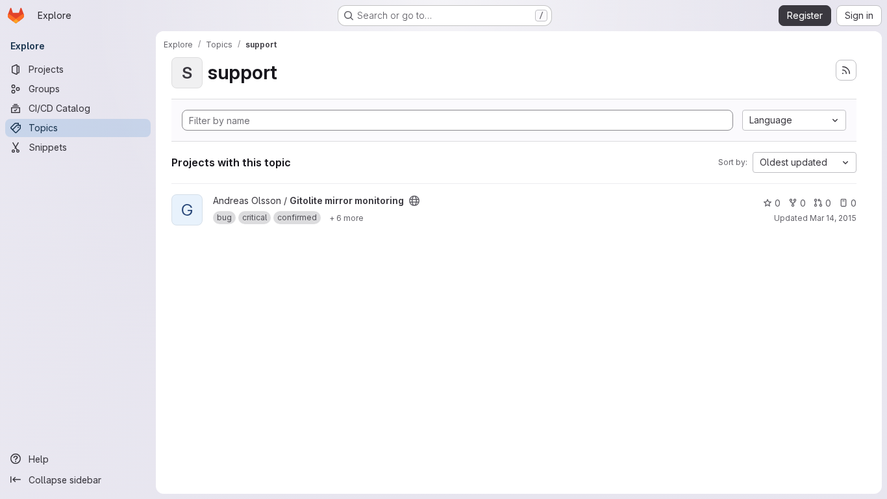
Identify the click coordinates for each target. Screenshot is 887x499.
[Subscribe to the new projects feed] (846, 70)
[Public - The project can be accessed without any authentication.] (414, 201)
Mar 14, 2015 (833, 218)
